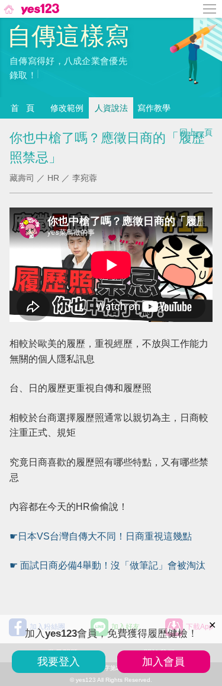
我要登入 (58, 662)
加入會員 (163, 662)
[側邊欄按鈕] (210, 9)
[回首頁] (30, 9)
